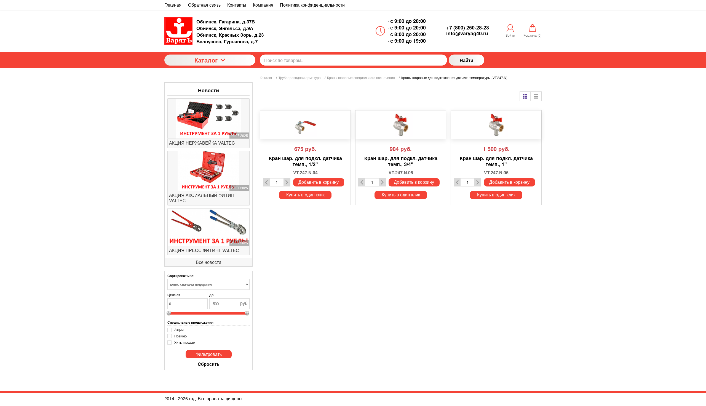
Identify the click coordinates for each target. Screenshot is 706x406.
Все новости (208, 262)
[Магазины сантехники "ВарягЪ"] (178, 31)
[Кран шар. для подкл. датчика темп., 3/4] (400, 125)
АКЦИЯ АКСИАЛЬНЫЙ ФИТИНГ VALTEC (203, 198)
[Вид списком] (536, 96)
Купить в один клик (305, 194)
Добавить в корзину (318, 182)
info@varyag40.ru (467, 33)
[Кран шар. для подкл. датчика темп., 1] (496, 125)
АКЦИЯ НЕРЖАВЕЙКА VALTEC (202, 143)
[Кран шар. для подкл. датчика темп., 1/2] (305, 125)
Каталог (206, 60)
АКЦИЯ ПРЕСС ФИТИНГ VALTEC (204, 250)
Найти (466, 60)
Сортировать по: (180, 276)
